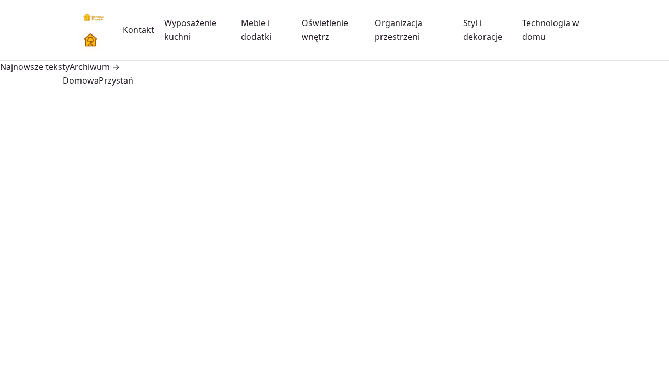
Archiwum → (95, 67)
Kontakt (138, 30)
